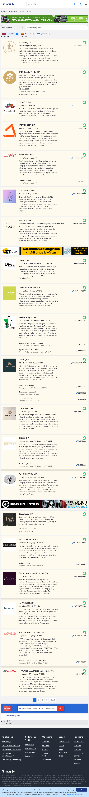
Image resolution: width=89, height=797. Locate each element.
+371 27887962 (79, 477)
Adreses (45, 749)
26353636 (81, 399)
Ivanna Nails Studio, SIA (29, 287)
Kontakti (77, 764)
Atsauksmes (78, 760)
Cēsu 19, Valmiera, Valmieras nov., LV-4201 (35, 321)
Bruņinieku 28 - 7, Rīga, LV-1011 (30, 636)
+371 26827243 (79, 46)
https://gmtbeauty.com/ (28, 94)
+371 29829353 (79, 576)
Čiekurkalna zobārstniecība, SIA (33, 573)
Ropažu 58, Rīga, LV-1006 (28, 576)
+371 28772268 (79, 606)
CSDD (61, 745)
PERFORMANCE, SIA (28, 474)
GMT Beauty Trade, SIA (29, 72)
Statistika (77, 745)
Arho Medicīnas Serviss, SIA (32, 632)
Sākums (4, 11)
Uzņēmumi (13, 11)
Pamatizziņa (6, 741)
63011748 (82, 674)
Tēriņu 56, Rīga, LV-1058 (28, 411)
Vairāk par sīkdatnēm (74, 794)
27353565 (82, 393)
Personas (45, 745)
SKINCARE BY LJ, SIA (28, 539)
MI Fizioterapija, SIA (28, 317)
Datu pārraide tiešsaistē (11, 745)
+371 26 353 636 (79, 363)
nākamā (52, 700)
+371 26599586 (79, 263)
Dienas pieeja (30, 748)
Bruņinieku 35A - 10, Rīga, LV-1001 (31, 606)
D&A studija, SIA (26, 514)
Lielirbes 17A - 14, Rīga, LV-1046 (31, 543)
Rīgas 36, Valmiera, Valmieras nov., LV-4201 (35, 263)
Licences (77, 749)
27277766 (81, 351)
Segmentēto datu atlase (11, 749)
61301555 (82, 128)
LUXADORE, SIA (26, 408)
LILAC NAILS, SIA (26, 191)
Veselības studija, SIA (29, 155)
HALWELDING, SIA (27, 125)
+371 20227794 (79, 321)
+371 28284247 (79, 105)
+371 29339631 (80, 223)
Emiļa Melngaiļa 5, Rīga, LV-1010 (31, 46)
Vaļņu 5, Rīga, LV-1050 (27, 105)
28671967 (82, 564)
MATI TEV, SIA (25, 220)
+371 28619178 (80, 291)
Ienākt (78, 4)
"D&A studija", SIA (26, 532)
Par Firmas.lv (79, 741)
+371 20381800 (80, 194)
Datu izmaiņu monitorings (12, 760)
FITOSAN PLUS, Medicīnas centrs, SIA (36, 671)
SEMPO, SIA (24, 360)
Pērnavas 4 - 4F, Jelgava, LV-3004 (32, 674)
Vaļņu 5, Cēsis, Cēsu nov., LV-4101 (31, 477)
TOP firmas (46, 760)
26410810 (82, 662)
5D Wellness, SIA (26, 603)
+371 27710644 (79, 411)
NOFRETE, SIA (25, 42)
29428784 (81, 182)
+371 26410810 (80, 636)
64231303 (82, 441)
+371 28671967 (80, 543)
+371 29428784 (79, 158)
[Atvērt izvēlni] (86, 4)
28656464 (81, 387)
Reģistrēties (29, 756)
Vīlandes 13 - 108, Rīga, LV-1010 (31, 363)
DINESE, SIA (24, 438)
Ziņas (61, 756)
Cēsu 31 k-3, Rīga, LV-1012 (28, 194)
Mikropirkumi (30, 752)
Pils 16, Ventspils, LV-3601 (28, 158)
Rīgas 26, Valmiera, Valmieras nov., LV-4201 (35, 441)
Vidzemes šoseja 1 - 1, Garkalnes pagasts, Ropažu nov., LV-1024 (43, 223)
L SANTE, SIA (25, 102)
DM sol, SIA (24, 260)
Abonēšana (29, 744)
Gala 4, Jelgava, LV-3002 (28, 128)
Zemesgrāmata (64, 741)
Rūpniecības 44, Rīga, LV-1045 (30, 291)
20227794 (81, 344)
